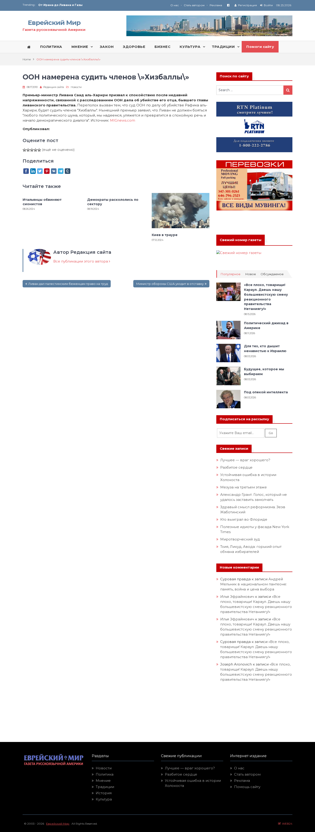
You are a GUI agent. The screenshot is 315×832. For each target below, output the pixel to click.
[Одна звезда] (24, 150)
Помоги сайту (260, 47)
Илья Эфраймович (237, 596)
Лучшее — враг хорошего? (245, 460)
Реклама (216, 5)
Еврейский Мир (54, 22)
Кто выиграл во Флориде (243, 519)
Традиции (105, 787)
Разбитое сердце (236, 467)
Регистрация (247, 5)
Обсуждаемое (272, 274)
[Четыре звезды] (35, 150)
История (104, 793)
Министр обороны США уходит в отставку (170, 284)
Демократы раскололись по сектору (112, 202)
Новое (250, 274)
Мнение (103, 780)
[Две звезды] (28, 150)
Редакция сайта (53, 87)
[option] (98, 5)
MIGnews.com (124, 120)
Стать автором (194, 5)
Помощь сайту (247, 787)
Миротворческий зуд (240, 539)
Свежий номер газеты (240, 240)
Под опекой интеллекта (266, 392)
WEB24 (286, 823)
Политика (104, 774)
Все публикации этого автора (81, 261)
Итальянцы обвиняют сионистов (42, 202)
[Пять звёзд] (39, 150)
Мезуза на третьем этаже (243, 487)
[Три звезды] (32, 150)
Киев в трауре (165, 235)
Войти (268, 5)
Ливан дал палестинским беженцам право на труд (68, 284)
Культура (104, 799)
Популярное (230, 274)
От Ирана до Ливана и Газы (60, 5)
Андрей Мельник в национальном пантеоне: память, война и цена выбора (254, 584)
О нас (174, 5)
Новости (76, 87)
